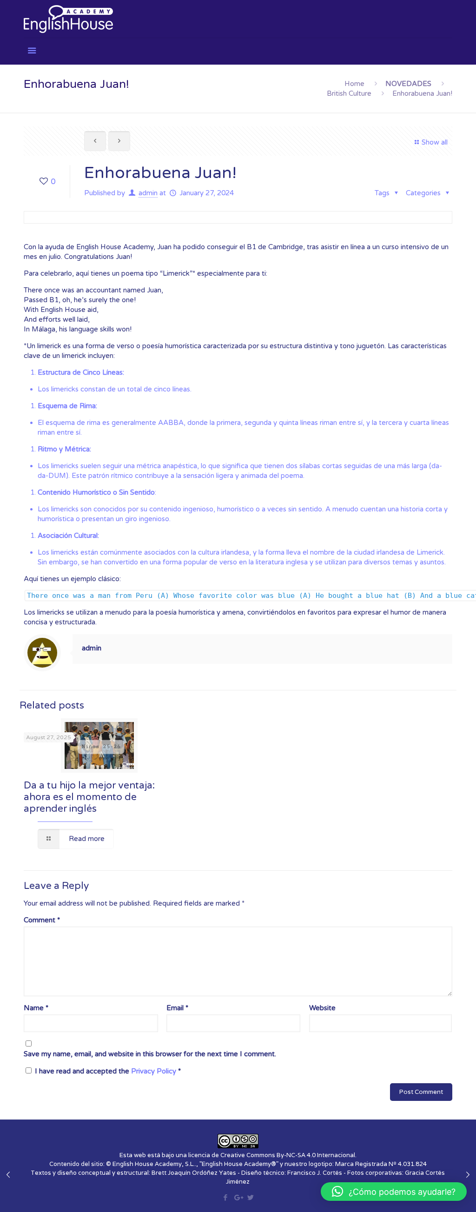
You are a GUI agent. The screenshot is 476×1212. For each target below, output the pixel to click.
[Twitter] (250, 1197)
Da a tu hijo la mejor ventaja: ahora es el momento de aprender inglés (89, 797)
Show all (435, 142)
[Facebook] (225, 1197)
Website (322, 1008)
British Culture (349, 93)
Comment (42, 920)
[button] (394, 1191)
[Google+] (238, 1197)
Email (177, 1008)
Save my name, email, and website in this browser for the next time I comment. (150, 1054)
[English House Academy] (68, 19)
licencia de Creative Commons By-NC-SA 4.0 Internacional (271, 1155)
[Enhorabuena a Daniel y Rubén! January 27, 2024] (8, 1174)
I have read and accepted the (108, 1071)
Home (354, 83)
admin (148, 193)
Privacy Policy (154, 1071)
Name (36, 1008)
